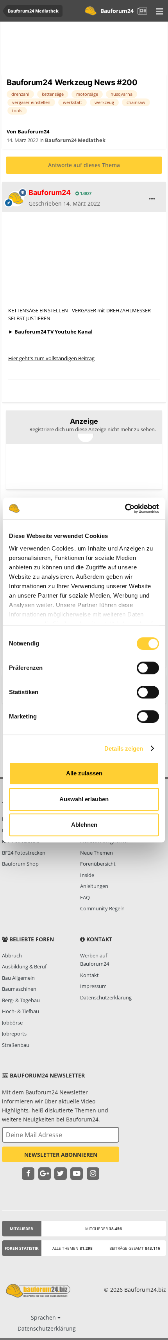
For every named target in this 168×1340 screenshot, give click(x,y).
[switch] (148, 668)
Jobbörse (12, 1022)
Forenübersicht (98, 863)
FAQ (85, 897)
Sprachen (44, 1317)
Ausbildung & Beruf (24, 966)
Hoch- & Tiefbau (20, 1011)
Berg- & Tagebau (21, 1000)
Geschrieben (64, 203)
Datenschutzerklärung (106, 997)
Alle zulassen (84, 773)
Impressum (93, 986)
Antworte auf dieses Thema (84, 165)
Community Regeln (102, 908)
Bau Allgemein (18, 977)
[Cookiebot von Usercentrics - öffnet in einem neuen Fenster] (125, 508)
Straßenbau (15, 1044)
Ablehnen (84, 824)
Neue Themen (96, 852)
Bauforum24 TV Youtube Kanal (53, 331)
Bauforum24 (117, 11)
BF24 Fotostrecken (23, 852)
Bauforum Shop (20, 863)
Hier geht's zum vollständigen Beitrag (51, 358)
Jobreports (14, 1033)
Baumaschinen (19, 988)
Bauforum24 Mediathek (75, 140)
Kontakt (89, 975)
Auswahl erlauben (84, 799)
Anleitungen (94, 886)
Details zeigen (123, 748)
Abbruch (12, 955)
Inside (87, 875)
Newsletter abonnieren (60, 1154)
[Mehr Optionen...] (152, 199)
